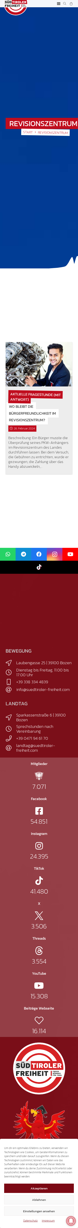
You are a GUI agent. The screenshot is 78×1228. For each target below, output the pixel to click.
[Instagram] (54, 554)
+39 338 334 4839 (32, 682)
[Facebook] (39, 554)
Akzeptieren (39, 1188)
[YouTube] (70, 554)
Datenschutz (30, 1221)
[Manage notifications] (71, 1221)
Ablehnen (39, 1199)
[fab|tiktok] (39, 880)
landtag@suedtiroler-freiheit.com (35, 747)
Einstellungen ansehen (39, 1211)
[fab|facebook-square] (39, 811)
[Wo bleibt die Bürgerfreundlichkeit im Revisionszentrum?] (39, 364)
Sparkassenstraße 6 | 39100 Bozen (41, 717)
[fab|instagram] (39, 846)
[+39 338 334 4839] (11, 682)
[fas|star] (39, 776)
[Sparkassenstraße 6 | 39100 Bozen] (11, 717)
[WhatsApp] (8, 554)
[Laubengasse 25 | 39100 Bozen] (11, 663)
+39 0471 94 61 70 (32, 738)
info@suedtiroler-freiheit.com (43, 689)
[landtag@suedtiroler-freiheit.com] (11, 748)
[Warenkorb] (71, 3)
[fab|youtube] (39, 985)
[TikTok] (39, 567)
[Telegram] (23, 554)
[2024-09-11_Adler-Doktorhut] (39, 1126)
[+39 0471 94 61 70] (11, 738)
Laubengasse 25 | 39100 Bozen (44, 663)
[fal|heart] (39, 1020)
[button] (59, 3)
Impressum (48, 1221)
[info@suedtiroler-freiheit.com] (11, 690)
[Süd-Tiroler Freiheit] (39, 1068)
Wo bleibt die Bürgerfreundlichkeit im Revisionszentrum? (32, 413)
